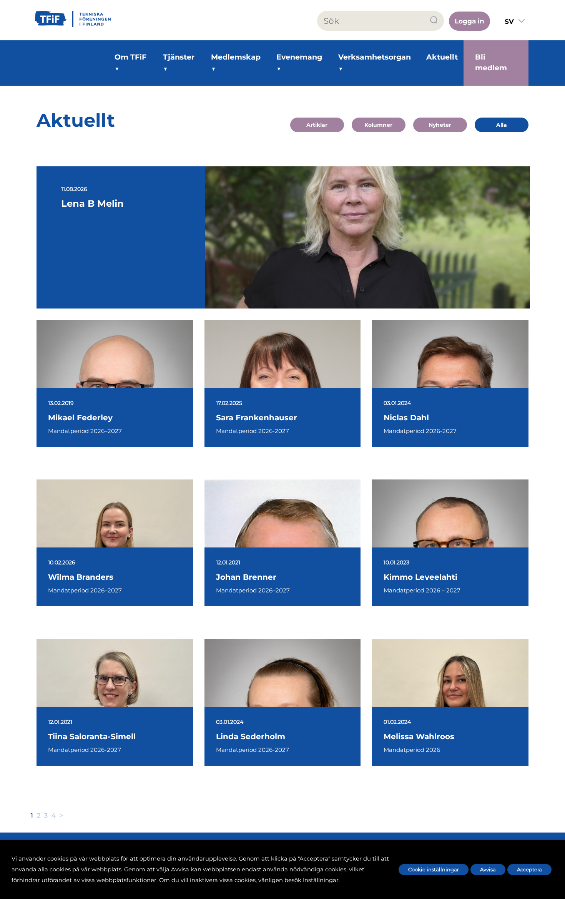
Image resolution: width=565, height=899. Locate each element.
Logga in (469, 21)
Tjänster (178, 57)
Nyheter (440, 124)
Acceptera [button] (529, 869)
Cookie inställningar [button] (433, 869)
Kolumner (378, 124)
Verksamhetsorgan (374, 57)
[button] (434, 20)
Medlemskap (236, 57)
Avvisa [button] (488, 869)
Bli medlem (491, 62)
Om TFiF (130, 57)
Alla (501, 124)
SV (509, 21)
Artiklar (316, 124)
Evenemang (299, 57)
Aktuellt (442, 57)
